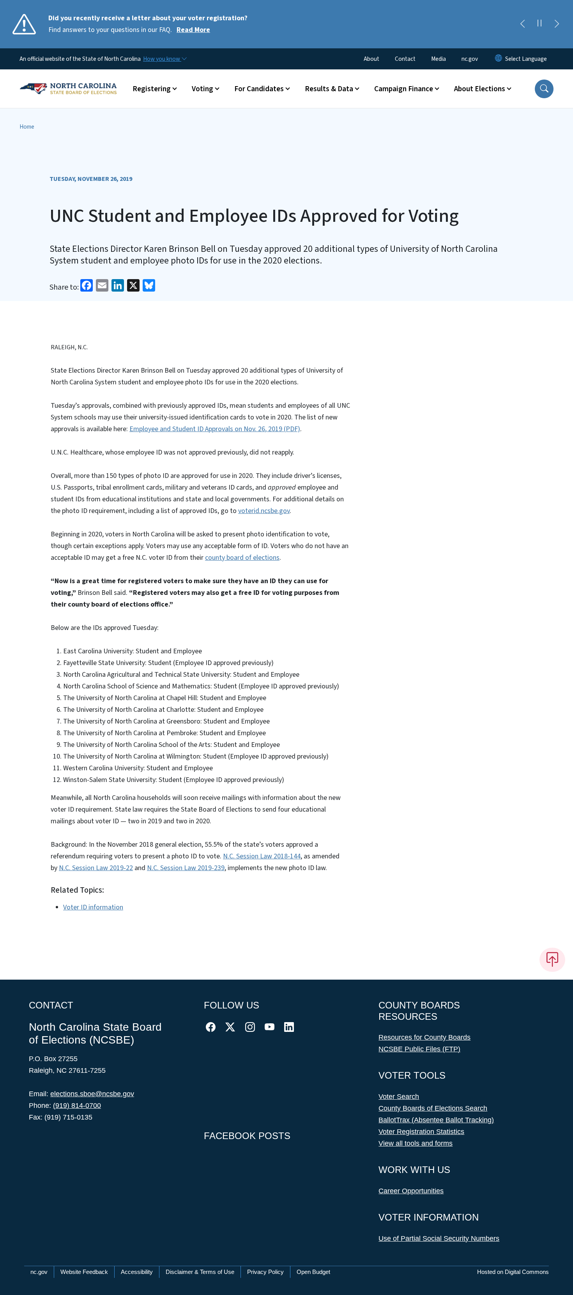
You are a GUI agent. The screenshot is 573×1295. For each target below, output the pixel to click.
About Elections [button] (479, 88)
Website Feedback (84, 1271)
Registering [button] (152, 88)
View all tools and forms (415, 1143)
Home (26, 126)
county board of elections (242, 558)
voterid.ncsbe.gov (264, 511)
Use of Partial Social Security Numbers (438, 1238)
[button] (544, 89)
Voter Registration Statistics (421, 1132)
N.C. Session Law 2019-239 (186, 868)
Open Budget (313, 1271)
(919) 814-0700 (77, 1105)
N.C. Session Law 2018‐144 (262, 856)
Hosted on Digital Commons (513, 1271)
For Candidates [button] (259, 88)
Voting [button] (202, 88)
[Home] (68, 80)
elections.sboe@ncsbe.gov (92, 1094)
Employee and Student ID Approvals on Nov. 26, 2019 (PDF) (214, 429)
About (371, 59)
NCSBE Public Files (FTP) (419, 1049)
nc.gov (470, 59)
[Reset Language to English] (498, 59)
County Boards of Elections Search (432, 1108)
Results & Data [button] (329, 88)
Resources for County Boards (424, 1037)
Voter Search (398, 1096)
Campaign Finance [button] (403, 88)
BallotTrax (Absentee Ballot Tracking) (436, 1120)
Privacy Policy (265, 1271)
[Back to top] (552, 960)
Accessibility (137, 1271)
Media (438, 59)
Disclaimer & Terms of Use (200, 1271)
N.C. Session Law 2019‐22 (96, 868)
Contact (405, 59)
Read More (193, 30)
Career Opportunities (411, 1191)
